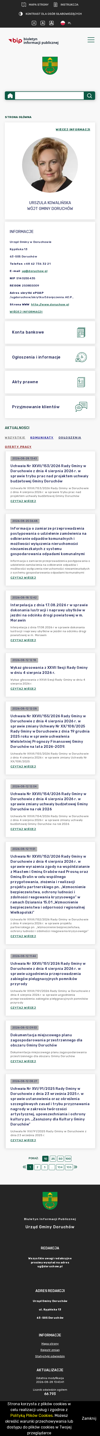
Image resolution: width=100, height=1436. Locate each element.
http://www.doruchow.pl (50, 304)
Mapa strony (39, 4)
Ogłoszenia (69, 437)
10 (45, 1158)
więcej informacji (73, 129)
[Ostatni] (75, 1167)
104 (60, 1167)
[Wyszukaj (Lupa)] (89, 95)
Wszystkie (15, 437)
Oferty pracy (18, 446)
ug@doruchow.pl (35, 271)
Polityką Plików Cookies (31, 1415)
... (52, 1167)
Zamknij (89, 1418)
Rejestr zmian (50, 1350)
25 (53, 1158)
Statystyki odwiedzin (50, 1356)
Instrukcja (69, 4)
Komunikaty (42, 437)
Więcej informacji (26, 311)
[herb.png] (50, 66)
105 (69, 1167)
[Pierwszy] (24, 1167)
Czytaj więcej (23, 501)
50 (60, 1158)
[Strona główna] (10, 95)
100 (68, 1158)
